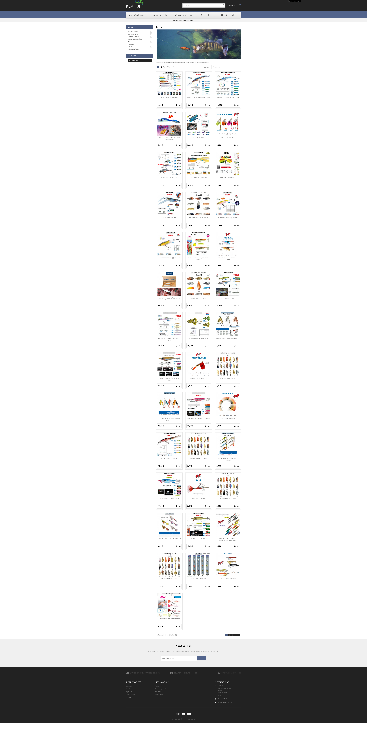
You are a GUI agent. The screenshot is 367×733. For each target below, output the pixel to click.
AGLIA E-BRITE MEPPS (227, 137)
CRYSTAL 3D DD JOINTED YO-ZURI (198, 97)
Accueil (128, 697)
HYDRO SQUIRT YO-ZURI (169, 458)
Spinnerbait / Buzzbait (135, 39)
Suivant (239, 635)
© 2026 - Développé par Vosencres (183, 719)
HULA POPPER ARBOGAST (198, 177)
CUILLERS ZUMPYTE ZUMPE (199, 298)
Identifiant (158, 692)
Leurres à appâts (133, 31)
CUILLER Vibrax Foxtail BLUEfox (169, 538)
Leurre (130, 27)
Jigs (129, 41)
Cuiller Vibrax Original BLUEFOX (227, 338)
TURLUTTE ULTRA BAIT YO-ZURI (169, 498)
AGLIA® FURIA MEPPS (228, 418)
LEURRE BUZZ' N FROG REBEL (198, 338)
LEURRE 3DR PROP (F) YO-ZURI (228, 217)
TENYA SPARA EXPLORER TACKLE (169, 618)
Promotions (158, 686)
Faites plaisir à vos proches (231, 673)
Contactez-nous (131, 694)
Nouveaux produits (161, 689)
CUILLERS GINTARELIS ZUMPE (198, 217)
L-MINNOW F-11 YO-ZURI (169, 177)
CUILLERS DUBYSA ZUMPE (169, 578)
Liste (161, 67)
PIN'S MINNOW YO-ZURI (227, 298)
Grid (158, 67)
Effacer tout (133, 60)
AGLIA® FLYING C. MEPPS (228, 578)
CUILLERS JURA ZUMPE (227, 378)
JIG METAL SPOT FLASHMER (169, 97)
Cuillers (130, 46)
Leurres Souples (133, 34)
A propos (129, 692)
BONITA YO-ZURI (198, 137)
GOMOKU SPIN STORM (227, 177)
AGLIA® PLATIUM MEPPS (198, 378)
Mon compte (159, 694)
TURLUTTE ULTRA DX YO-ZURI (198, 538)
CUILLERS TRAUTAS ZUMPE (199, 458)
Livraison (129, 686)
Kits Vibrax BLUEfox (198, 578)
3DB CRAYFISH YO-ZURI (169, 217)
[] (223, 5)
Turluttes (131, 44)
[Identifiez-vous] (235, 5)
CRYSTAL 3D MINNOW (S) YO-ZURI (228, 97)
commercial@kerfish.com (225, 702)
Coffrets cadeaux (133, 49)
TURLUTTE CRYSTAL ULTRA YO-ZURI (198, 418)
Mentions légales (131, 689)
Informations (221, 682)
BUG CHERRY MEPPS (198, 498)
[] (176, 105)
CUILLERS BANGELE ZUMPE (227, 498)
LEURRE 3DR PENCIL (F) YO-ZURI (169, 258)
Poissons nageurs (133, 36)
